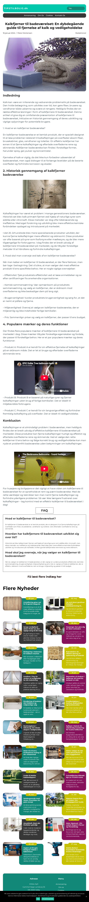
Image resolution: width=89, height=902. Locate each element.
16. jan (74, 747)
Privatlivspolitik (48, 899)
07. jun (31, 598)
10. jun (74, 697)
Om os (41, 15)
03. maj (74, 722)
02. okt (31, 844)
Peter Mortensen (24, 33)
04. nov (31, 648)
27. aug (74, 844)
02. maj (74, 598)
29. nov (74, 772)
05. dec (74, 623)
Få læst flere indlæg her (45, 576)
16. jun (31, 697)
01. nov (31, 795)
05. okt (74, 648)
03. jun (31, 722)
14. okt (73, 795)
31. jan (31, 623)
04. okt (74, 819)
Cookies (49, 15)
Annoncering (30, 15)
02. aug (31, 673)
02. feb (31, 747)
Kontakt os (60, 15)
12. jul (74, 673)
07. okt (31, 819)
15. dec (31, 772)
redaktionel (80, 33)
